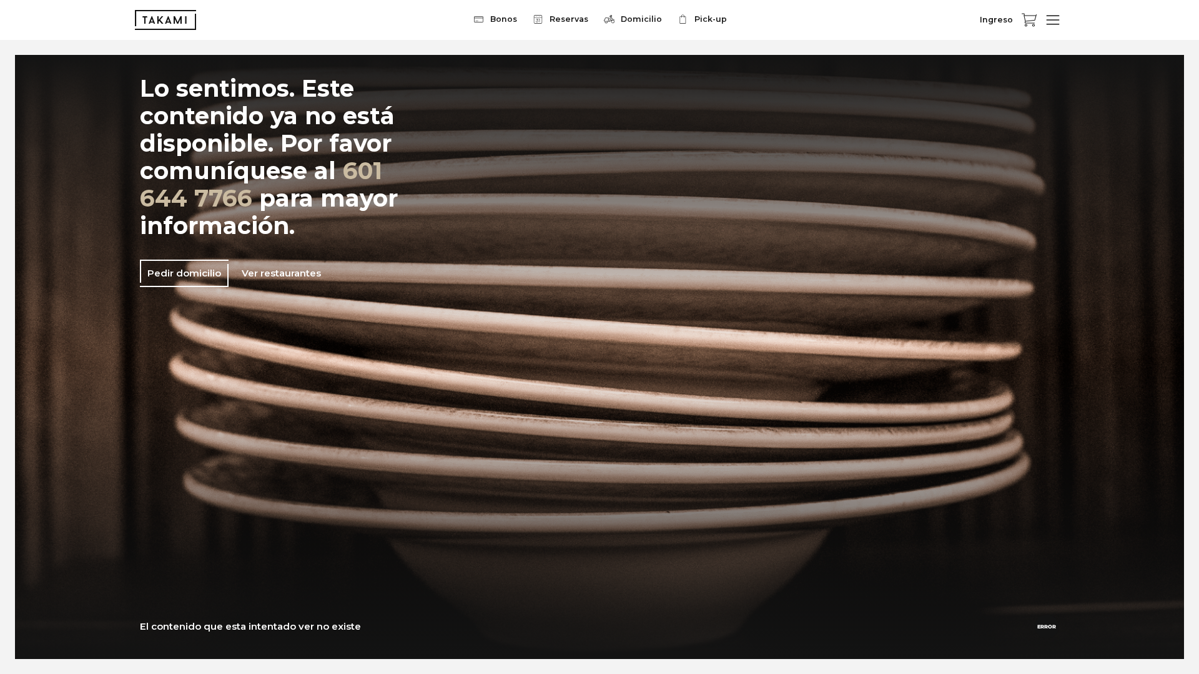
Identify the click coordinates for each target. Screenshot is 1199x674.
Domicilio (641, 19)
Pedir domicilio (184, 273)
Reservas (569, 19)
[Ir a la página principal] (165, 20)
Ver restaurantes (281, 273)
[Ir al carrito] (1029, 20)
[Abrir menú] (1053, 20)
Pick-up (710, 19)
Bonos (503, 19)
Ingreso (996, 19)
